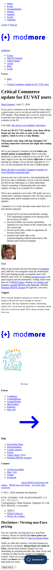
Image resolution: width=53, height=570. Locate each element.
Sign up (13, 25)
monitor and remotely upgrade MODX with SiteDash (24, 283)
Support (10, 14)
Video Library (13, 61)
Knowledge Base (15, 444)
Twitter (10, 475)
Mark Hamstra (8, 104)
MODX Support (14, 58)
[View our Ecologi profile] (16, 379)
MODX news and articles (19, 485)
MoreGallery (13, 404)
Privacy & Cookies (16, 516)
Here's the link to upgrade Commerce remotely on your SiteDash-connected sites (24, 171)
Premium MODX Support (13, 287)
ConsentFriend (14, 401)
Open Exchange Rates (38, 538)
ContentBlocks (14, 399)
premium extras (38, 277)
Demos (10, 11)
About (10, 63)
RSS (15, 472)
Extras (10, 6)
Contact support (14, 449)
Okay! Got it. (7, 567)
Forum (10, 17)
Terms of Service (15, 513)
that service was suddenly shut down (29, 125)
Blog (9, 66)
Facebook (11, 477)
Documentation (14, 9)
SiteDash (11, 19)
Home (10, 3)
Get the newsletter (15, 469)
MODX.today (17, 282)
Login (4, 25)
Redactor (11, 407)
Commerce (12, 396)
